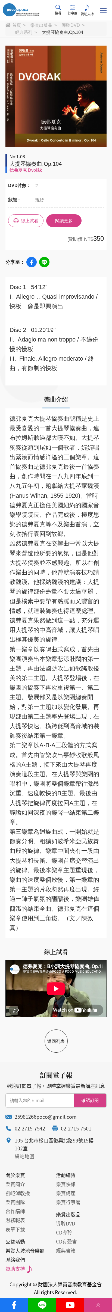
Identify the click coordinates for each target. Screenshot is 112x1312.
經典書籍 (66, 1250)
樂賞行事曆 (68, 1202)
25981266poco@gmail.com (46, 1116)
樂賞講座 (66, 1193)
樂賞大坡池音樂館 (25, 1250)
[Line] (42, 1305)
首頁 (16, 25)
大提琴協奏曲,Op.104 (62, 32)
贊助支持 (87, 13)
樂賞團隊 (15, 1202)
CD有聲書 (66, 1241)
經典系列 (23, 32)
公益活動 (15, 1241)
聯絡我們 (15, 1259)
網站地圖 (24, 1156)
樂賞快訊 (66, 1184)
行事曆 (72, 13)
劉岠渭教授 (17, 1193)
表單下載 (15, 1229)
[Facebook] (14, 1305)
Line (44, 262)
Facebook (31, 262)
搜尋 (58, 13)
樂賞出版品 (41, 25)
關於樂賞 (15, 1175)
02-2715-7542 (30, 1128)
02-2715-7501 (76, 1128)
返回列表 (56, 1041)
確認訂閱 (90, 1100)
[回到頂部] (98, 1305)
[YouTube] (70, 1305)
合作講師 (15, 1211)
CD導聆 (64, 1232)
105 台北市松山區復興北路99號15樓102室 (54, 1144)
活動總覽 (66, 1175)
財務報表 (15, 1220)
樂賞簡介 (15, 1184)
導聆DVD (71, 25)
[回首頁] (21, 9)
